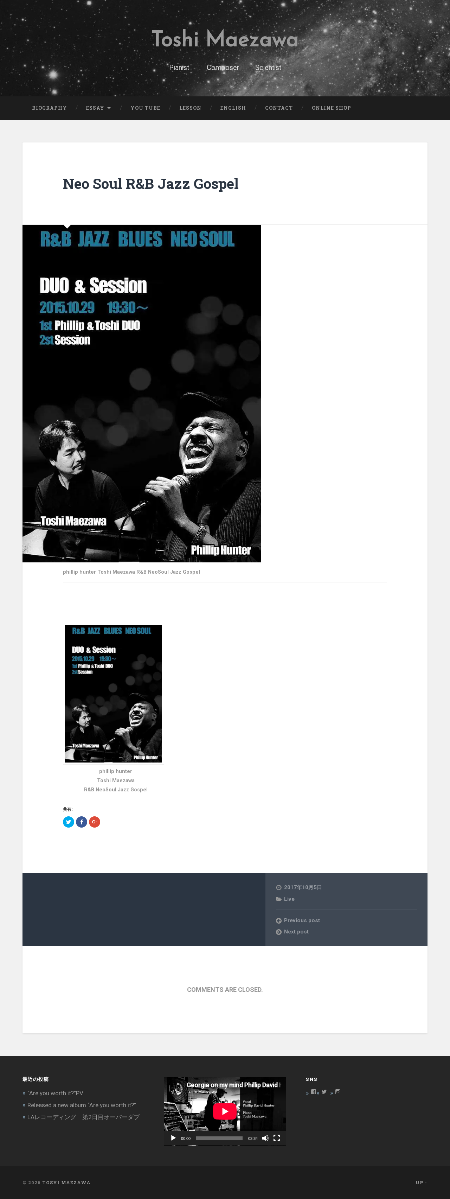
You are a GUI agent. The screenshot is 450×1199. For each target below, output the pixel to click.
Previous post (302, 920)
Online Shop (331, 108)
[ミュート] (265, 1138)
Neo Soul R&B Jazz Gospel (151, 183)
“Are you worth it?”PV (55, 1093)
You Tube (145, 108)
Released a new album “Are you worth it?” (81, 1105)
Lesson (190, 108)
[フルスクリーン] (276, 1138)
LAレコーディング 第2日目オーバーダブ (83, 1117)
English (233, 108)
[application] (225, 1111)
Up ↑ (422, 1182)
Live (289, 899)
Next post (296, 932)
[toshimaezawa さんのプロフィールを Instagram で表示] (338, 1092)
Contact (279, 108)
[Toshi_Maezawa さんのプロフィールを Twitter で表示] (324, 1092)
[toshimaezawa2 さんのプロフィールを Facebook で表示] (313, 1092)
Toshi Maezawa (225, 40)
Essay (95, 108)
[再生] (173, 1138)
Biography (49, 108)
